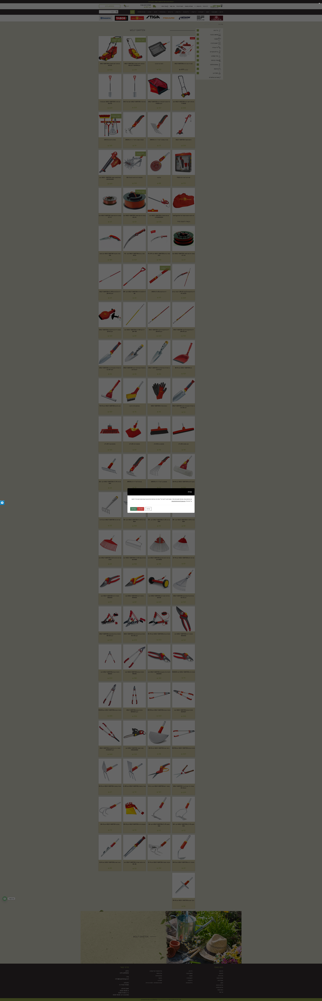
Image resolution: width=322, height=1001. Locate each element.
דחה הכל (141, 509)
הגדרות (148, 509)
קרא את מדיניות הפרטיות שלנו (179, 501)
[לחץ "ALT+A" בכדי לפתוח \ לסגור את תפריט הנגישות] (2, 503)
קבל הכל (134, 509)
